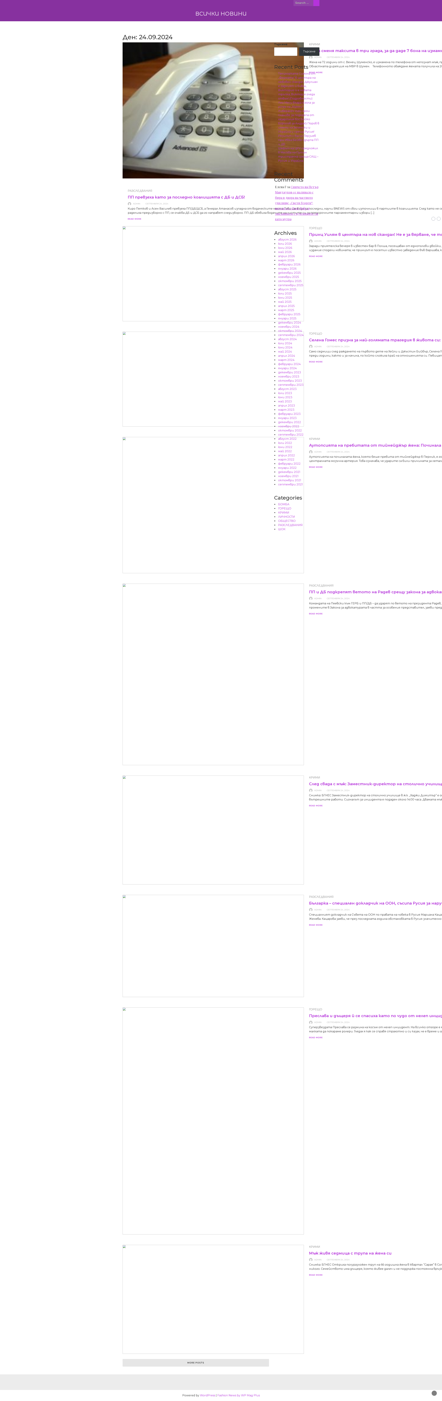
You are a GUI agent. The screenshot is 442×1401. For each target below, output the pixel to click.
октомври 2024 (290, 331)
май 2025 (285, 301)
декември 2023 (289, 372)
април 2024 (286, 355)
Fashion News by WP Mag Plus (238, 1395)
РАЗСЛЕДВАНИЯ (140, 190)
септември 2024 (291, 335)
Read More (134, 219)
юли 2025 (285, 293)
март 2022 (286, 459)
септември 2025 (290, 285)
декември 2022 (289, 422)
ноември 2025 (288, 277)
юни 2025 (285, 297)
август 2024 (287, 339)
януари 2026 (287, 268)
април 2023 (286, 405)
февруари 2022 (289, 463)
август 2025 (287, 289)
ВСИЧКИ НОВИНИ (221, 13)
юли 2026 (285, 243)
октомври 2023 (290, 380)
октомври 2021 (289, 480)
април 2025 (286, 306)
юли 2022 (285, 443)
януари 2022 (287, 467)
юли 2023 (285, 393)
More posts (195, 1362)
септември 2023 (291, 384)
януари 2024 (287, 368)
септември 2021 (290, 484)
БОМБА (283, 504)
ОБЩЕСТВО (287, 521)
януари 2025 (287, 318)
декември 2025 (289, 272)
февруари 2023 (289, 414)
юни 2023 (285, 397)
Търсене (280, 44)
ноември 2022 (288, 426)
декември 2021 (289, 472)
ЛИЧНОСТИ (286, 516)
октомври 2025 (290, 281)
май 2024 (285, 351)
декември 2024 (289, 322)
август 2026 (287, 239)
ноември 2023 (288, 376)
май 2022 (285, 451)
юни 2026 (285, 248)
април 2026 (286, 256)
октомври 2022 (290, 430)
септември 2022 (291, 434)
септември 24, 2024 (338, 57)
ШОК (281, 529)
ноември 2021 (288, 476)
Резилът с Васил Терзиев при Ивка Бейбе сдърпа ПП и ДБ (298, 140)
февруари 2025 (289, 314)
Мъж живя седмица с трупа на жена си (350, 1253)
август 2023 (287, 389)
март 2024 (286, 360)
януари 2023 (287, 418)
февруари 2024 (289, 364)
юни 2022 (285, 447)
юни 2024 (285, 347)
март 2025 (286, 310)
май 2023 (285, 401)
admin (136, 203)
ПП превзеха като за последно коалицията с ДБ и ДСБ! (186, 197)
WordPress (207, 1395)
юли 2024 (285, 343)
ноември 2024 (288, 326)
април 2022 (286, 455)
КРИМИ (314, 777)
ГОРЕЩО (315, 1009)
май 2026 (285, 252)
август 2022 (287, 438)
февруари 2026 (289, 264)
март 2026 (286, 260)
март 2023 (286, 409)
